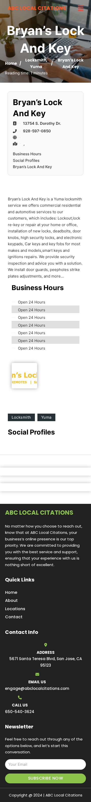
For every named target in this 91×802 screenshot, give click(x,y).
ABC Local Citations (37, 8)
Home (11, 63)
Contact (13, 617)
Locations (15, 609)
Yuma (36, 66)
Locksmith (35, 60)
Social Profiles (26, 160)
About (11, 600)
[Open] (80, 8)
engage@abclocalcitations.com (37, 688)
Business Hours (27, 153)
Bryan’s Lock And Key (32, 166)
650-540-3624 (19, 711)
